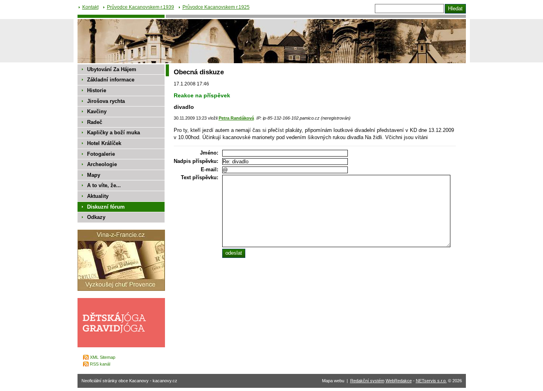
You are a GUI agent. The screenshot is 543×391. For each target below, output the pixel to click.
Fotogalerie (101, 154)
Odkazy (96, 217)
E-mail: (209, 169)
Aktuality (98, 196)
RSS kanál (100, 364)
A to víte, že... (104, 185)
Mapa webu (333, 380)
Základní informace (110, 80)
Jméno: (209, 153)
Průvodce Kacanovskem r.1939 (140, 7)
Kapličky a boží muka (113, 132)
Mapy (93, 175)
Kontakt (90, 7)
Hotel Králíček (104, 143)
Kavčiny (97, 111)
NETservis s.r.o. (431, 380)
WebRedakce (399, 380)
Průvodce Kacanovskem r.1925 (216, 7)
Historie (96, 90)
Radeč (94, 122)
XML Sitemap (102, 357)
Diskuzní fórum (106, 207)
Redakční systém (367, 380)
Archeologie (102, 164)
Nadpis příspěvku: (196, 161)
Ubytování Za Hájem (111, 69)
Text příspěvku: (199, 177)
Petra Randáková (236, 118)
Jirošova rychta (106, 101)
